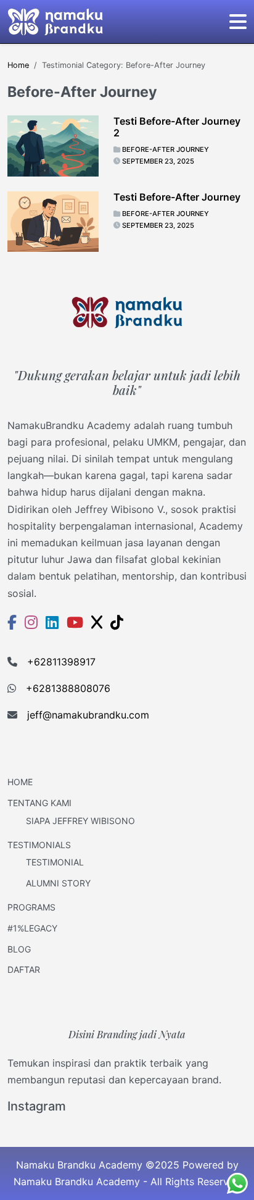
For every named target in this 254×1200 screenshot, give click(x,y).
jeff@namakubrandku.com (88, 715)
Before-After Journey (165, 149)
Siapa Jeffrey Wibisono (80, 820)
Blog (19, 949)
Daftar (23, 969)
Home (20, 782)
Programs (31, 907)
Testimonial (55, 862)
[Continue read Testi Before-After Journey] (53, 221)
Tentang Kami (39, 803)
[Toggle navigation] (238, 21)
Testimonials (39, 845)
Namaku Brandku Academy (77, 1181)
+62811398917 (61, 662)
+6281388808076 (68, 688)
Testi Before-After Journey (176, 197)
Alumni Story (58, 883)
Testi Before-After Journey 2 (176, 127)
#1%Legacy (32, 928)
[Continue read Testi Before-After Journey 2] (53, 145)
